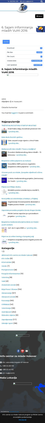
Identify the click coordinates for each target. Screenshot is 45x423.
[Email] (27, 351)
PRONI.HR (22, 420)
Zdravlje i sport (7, 323)
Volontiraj (5, 277)
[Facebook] (18, 351)
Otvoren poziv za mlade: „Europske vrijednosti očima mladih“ (22, 173)
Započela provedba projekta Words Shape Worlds (21, 210)
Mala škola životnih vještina (12, 137)
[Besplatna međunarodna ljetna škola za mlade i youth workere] (4, 229)
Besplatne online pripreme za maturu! (16, 161)
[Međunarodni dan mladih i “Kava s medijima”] (4, 154)
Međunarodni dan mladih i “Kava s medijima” (19, 149)
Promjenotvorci (7, 270)
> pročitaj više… (13, 131)
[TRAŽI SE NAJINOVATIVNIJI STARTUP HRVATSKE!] (4, 130)
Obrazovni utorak (8, 297)
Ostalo (4, 266)
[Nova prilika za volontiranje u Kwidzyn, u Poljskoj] (4, 203)
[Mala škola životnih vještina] (4, 142)
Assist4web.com (14, 411)
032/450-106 (14, 1)
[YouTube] (22, 351)
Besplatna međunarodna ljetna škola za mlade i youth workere (20, 223)
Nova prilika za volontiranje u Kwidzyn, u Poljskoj (20, 198)
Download (6, 41)
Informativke (6, 262)
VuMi (3, 281)
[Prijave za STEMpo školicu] (4, 192)
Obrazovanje (7, 293)
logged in (14, 113)
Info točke (5, 258)
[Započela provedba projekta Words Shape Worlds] (4, 215)
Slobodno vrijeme (8, 315)
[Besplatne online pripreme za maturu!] (4, 165)
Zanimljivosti (6, 312)
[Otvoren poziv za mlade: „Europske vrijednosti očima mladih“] (4, 180)
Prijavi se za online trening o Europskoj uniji (18, 236)
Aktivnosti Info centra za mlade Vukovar (17, 255)
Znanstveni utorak (9, 285)
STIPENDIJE (5, 304)
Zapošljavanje (7, 319)
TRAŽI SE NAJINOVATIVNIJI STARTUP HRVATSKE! (19, 125)
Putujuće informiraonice (11, 274)
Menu (40, 16)
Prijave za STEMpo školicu (11, 187)
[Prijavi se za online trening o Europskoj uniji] (4, 241)
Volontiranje (6, 308)
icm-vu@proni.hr (27, 1)
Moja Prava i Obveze (9, 289)
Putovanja (5, 300)
